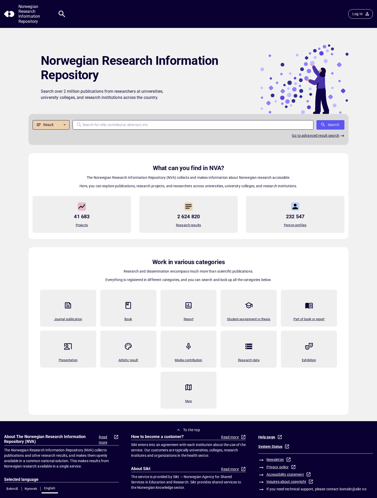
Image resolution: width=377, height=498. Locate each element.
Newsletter (275, 460)
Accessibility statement (285, 474)
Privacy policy (277, 467)
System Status (270, 446)
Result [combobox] (48, 125)
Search (333, 125)
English (49, 488)
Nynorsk (31, 489)
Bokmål (12, 489)
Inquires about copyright (286, 482)
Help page (266, 437)
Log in (357, 14)
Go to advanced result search (315, 135)
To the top (191, 430)
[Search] (61, 14)
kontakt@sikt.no (353, 489)
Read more (103, 439)
